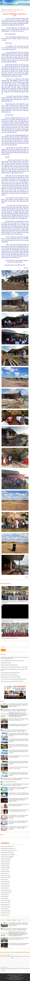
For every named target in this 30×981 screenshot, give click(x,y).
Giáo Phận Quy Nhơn (5, 885)
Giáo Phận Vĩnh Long (5, 912)
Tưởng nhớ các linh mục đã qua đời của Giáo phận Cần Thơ (13, 679)
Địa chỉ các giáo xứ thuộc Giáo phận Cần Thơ (10, 672)
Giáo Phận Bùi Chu (5, 873)
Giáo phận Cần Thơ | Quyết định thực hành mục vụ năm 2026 (14, 667)
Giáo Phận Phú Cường (5, 906)
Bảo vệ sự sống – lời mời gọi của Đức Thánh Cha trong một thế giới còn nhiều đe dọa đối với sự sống (19, 746)
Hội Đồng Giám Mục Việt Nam (7, 852)
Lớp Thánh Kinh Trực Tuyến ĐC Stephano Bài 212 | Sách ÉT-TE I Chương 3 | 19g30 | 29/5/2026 (18, 817)
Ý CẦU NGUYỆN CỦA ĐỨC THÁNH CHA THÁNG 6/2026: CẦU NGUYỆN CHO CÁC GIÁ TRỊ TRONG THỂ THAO (18, 800)
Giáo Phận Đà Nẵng (5, 883)
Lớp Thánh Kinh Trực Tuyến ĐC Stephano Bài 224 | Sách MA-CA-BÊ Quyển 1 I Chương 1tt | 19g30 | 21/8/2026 (18, 705)
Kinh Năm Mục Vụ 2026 (6, 662)
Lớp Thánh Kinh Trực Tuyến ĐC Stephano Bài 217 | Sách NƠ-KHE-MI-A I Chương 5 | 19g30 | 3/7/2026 (18, 774)
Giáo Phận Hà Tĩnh (5, 869)
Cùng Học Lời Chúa (5, 915)
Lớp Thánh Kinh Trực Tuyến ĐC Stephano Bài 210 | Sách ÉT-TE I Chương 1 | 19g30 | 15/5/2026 (18, 828)
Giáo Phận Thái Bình (5, 871)
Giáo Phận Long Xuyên (6, 910)
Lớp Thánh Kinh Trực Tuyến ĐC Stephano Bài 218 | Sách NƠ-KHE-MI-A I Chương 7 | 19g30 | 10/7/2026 (18, 763)
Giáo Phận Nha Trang (5, 900)
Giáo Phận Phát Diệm (5, 875)
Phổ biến (8, 920)
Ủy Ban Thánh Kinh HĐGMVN (7, 856)
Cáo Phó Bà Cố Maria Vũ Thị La (9, 781)
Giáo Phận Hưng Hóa (5, 863)
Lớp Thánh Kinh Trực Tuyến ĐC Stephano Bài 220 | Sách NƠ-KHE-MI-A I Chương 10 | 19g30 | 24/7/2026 (18, 740)
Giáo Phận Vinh (4, 879)
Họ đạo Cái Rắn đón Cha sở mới (9, 638)
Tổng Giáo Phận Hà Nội (6, 858)
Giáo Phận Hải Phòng (5, 867)
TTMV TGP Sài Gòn (5, 894)
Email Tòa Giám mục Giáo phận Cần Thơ (9, 674)
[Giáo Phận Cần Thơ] (15, 3)
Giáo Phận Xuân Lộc (5, 904)
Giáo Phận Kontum (5, 888)
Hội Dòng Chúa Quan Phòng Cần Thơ (9, 850)
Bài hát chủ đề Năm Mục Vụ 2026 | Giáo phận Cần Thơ (12, 660)
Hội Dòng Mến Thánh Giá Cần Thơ (8, 848)
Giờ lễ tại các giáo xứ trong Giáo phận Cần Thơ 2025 (12, 681)
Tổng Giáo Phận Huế (5, 881)
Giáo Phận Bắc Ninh (5, 865)
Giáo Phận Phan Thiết (5, 902)
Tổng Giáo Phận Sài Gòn (6, 892)
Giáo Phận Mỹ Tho (5, 908)
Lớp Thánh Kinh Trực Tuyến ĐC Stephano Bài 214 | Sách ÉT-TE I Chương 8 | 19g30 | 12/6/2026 (18, 789)
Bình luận (14, 920)
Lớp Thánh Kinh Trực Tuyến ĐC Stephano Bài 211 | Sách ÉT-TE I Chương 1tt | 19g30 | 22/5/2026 (18, 822)
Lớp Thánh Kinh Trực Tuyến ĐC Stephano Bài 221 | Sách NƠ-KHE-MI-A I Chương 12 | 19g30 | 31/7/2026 (18, 734)
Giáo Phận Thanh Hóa (5, 877)
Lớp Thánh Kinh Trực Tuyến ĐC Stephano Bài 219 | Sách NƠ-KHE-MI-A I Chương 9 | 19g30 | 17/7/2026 (18, 751)
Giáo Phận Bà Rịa (4, 896)
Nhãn (19, 920)
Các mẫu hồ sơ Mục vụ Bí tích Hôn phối (9, 665)
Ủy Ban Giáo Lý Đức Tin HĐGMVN (8, 854)
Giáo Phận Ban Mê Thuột (6, 890)
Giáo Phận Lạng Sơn (5, 861)
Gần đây (3, 920)
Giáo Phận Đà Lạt (4, 898)
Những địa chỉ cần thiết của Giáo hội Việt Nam (10, 677)
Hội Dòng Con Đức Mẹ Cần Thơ (7, 846)
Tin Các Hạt (5, 11)
